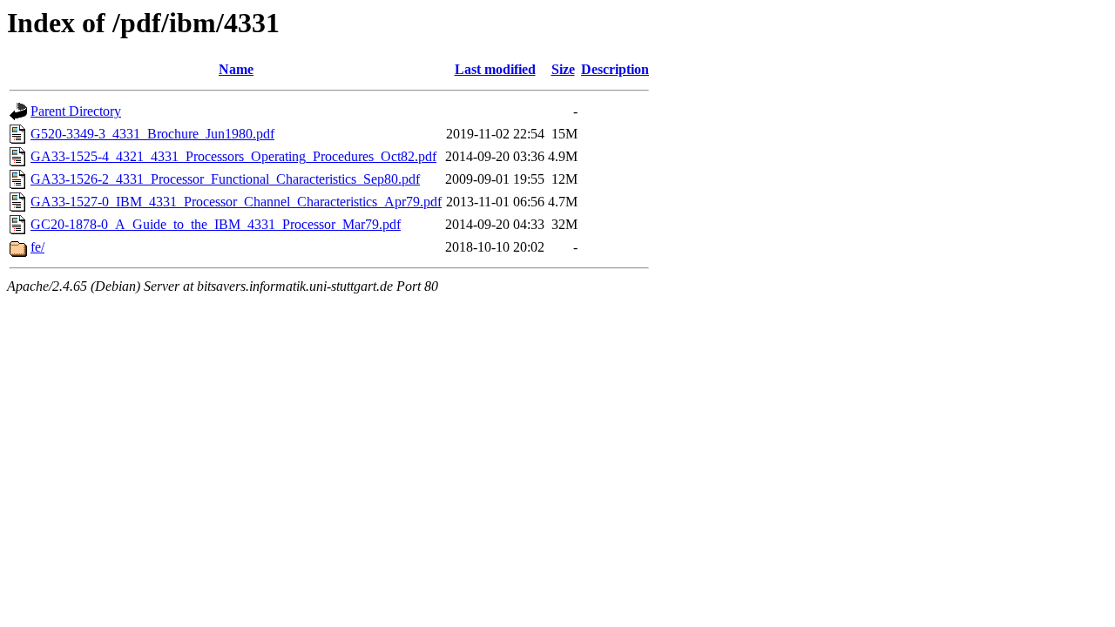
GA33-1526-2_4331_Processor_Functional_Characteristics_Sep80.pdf (225, 179)
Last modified (495, 69)
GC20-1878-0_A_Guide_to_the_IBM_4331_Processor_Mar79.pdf (215, 224)
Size (563, 69)
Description (615, 69)
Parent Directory (75, 111)
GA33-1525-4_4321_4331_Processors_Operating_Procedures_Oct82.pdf (233, 156)
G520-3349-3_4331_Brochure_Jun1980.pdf (152, 133)
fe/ (37, 246)
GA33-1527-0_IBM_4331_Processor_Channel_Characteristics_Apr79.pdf (236, 201)
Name (236, 69)
